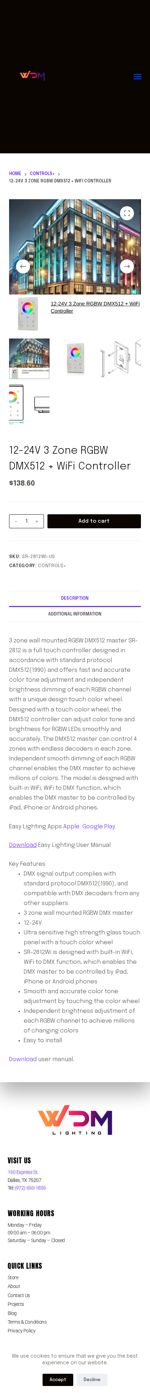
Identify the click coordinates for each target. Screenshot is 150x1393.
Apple (71, 827)
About (14, 1286)
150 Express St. (23, 1172)
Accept (58, 1380)
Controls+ (52, 566)
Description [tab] (75, 599)
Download (23, 845)
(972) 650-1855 (30, 1188)
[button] (137, 76)
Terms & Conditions (27, 1322)
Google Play (98, 827)
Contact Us (19, 1295)
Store (13, 1277)
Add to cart (94, 521)
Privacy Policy (22, 1330)
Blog (12, 1313)
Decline (92, 1380)
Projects (16, 1304)
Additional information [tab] (75, 614)
